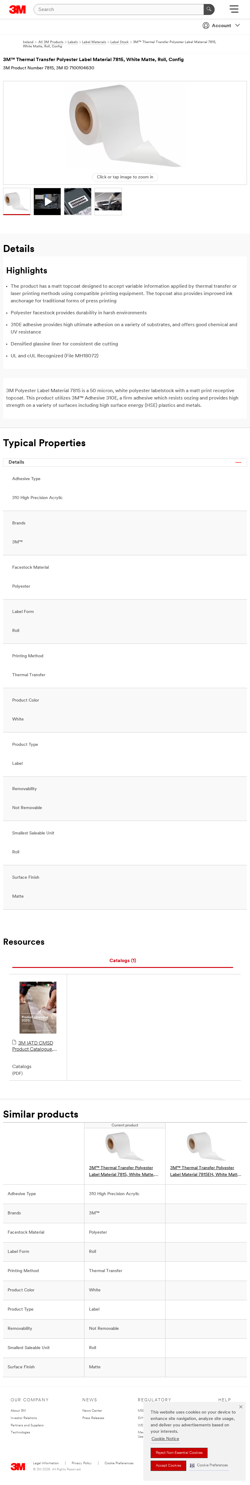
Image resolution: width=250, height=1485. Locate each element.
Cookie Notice (165, 1439)
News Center (92, 1411)
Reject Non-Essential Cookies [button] (179, 1453)
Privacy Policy (82, 1463)
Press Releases (93, 1418)
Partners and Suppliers (27, 1425)
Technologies (20, 1432)
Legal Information (46, 1463)
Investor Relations (24, 1418)
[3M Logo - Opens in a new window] (17, 9)
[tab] (122, 961)
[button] (209, 1466)
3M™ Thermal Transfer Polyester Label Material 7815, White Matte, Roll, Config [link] (122, 1172)
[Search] (209, 9)
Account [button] (221, 26)
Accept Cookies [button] (168, 1466)
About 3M (18, 1411)
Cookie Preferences (119, 1463)
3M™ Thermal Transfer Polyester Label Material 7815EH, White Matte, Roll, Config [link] (205, 1172)
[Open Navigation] (234, 11)
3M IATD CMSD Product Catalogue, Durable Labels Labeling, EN (32, 1047)
